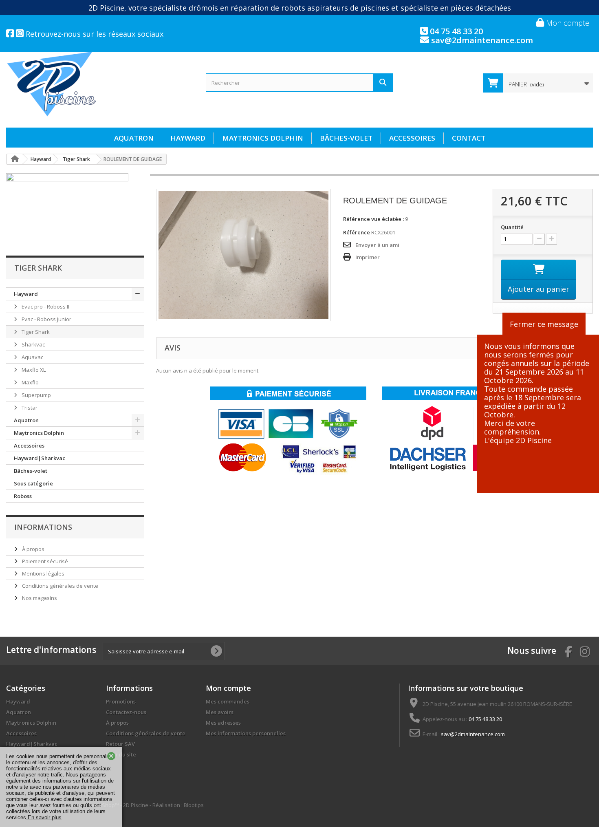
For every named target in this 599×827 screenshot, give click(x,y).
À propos (32, 549)
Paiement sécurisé (44, 561)
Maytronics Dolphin (262, 138)
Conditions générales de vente (59, 585)
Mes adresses (223, 722)
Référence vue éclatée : (373, 219)
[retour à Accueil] (14, 159)
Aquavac (31, 357)
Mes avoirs (219, 712)
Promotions (121, 701)
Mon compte (566, 23)
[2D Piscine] (100, 84)
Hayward (187, 138)
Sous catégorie (33, 483)
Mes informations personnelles (246, 733)
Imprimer (367, 257)
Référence (356, 232)
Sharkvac (32, 344)
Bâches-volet (346, 138)
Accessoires (412, 138)
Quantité (512, 227)
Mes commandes (227, 701)
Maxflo (29, 382)
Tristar (28, 407)
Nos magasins (39, 598)
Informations (43, 527)
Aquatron (134, 138)
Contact (468, 138)
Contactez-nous (126, 712)
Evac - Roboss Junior (45, 319)
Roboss (23, 496)
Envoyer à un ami (377, 245)
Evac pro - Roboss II (44, 306)
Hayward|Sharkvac (39, 458)
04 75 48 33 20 (455, 31)
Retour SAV (120, 744)
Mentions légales (42, 573)
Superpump (35, 395)
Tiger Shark (35, 331)
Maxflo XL (33, 369)
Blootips (194, 805)
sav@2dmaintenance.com (481, 40)
